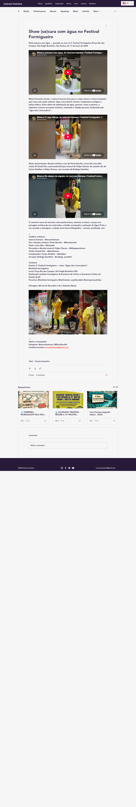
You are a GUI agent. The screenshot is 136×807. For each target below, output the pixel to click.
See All (115, 387)
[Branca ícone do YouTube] (73, 468)
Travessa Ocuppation (42, 361)
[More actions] (106, 25)
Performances (39, 11)
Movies (53, 11)
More (96, 11)
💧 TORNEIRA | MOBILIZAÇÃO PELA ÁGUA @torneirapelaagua (33, 413)
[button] (115, 11)
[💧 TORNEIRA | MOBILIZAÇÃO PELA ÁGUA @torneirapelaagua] (33, 399)
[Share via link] (40, 368)
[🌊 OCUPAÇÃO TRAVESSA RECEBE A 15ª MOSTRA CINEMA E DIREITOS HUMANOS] (68, 399)
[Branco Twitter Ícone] (69, 468)
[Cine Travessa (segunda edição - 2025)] (102, 399)
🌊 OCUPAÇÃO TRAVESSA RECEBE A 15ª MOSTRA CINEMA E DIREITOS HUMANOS (67, 413)
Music (75, 11)
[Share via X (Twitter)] (35, 368)
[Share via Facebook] (30, 368)
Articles (85, 11)
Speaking (65, 11)
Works (26, 11)
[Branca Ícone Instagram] (62, 468)
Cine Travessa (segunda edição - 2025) (100, 413)
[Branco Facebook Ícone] (65, 468)
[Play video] (68, 312)
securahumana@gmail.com (105, 468)
